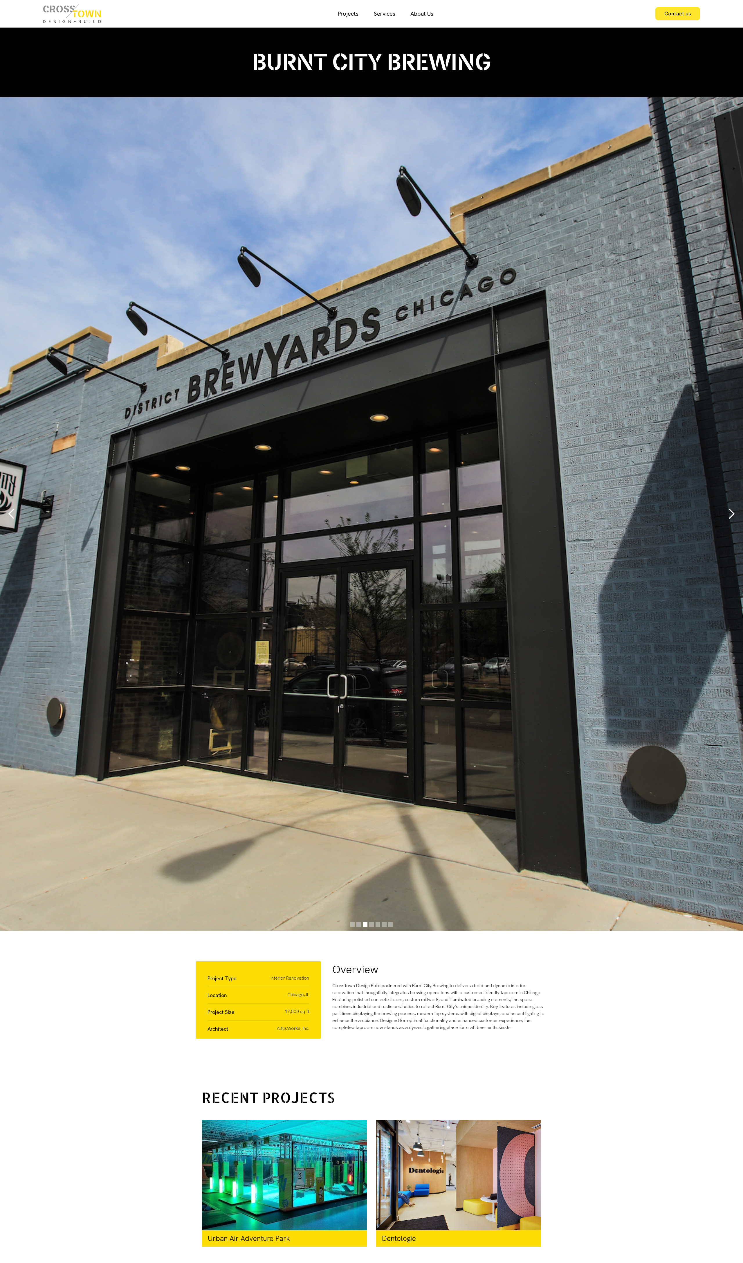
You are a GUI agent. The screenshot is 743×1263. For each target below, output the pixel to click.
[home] (79, 13)
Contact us (677, 13)
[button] (11, 514)
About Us (421, 13)
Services (384, 13)
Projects (348, 13)
